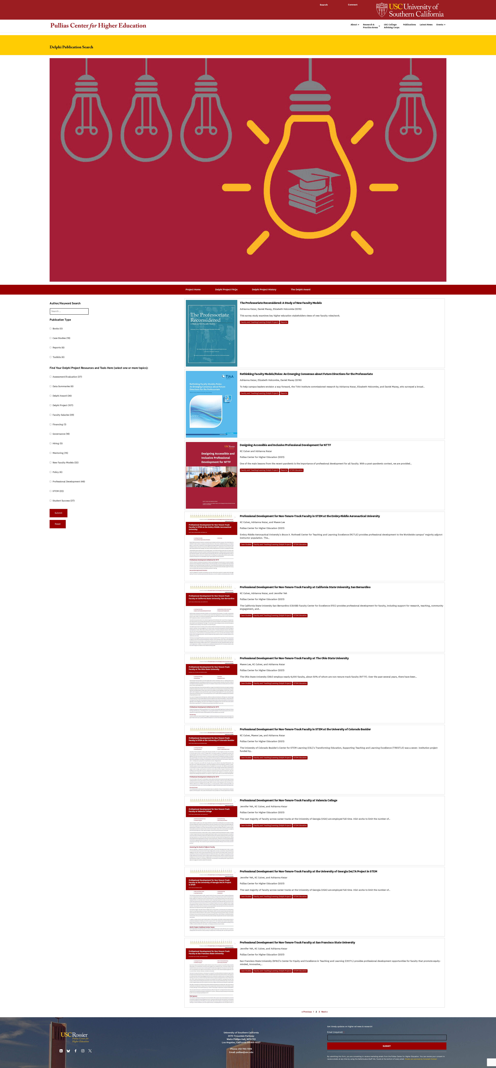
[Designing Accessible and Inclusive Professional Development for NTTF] (211, 475)
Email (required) (335, 1032)
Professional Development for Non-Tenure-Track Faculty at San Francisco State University (297, 942)
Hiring (58, 443)
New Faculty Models (66, 463)
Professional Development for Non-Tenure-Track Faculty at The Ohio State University (294, 658)
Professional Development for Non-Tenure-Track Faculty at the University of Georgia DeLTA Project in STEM (308, 871)
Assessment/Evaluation (67, 377)
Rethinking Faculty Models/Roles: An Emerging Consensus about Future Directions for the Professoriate (306, 374)
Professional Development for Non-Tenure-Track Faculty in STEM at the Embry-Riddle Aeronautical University (310, 516)
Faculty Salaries (63, 415)
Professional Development (69, 482)
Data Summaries (63, 386)
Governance (61, 434)
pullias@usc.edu (244, 1052)
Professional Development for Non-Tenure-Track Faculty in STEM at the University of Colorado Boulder (305, 729)
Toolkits (58, 357)
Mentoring (60, 453)
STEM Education (296, 470)
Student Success (64, 501)
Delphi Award (62, 396)
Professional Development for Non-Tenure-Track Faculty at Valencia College (288, 800)
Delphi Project (63, 405)
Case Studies (61, 338)
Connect (353, 5)
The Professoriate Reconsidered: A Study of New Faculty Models (281, 303)
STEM (58, 491)
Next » (324, 1012)
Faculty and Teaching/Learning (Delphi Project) (259, 322)
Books (58, 329)
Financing (59, 424)
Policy (57, 472)
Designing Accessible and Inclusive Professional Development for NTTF (285, 445)
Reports (58, 348)
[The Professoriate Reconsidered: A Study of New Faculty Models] (211, 333)
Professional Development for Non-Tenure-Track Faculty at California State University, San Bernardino (305, 587)
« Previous (307, 1012)
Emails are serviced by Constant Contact (421, 1059)
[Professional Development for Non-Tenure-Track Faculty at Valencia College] (211, 830)
